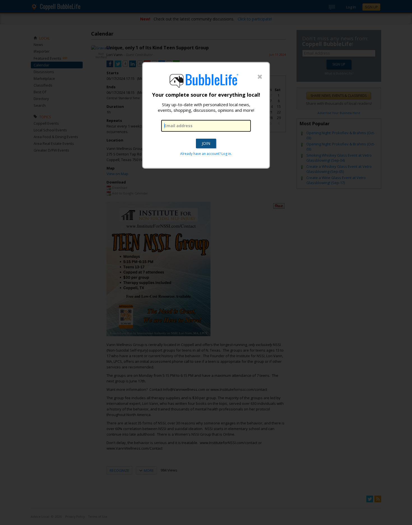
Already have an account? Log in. (206, 153)
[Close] (260, 77)
